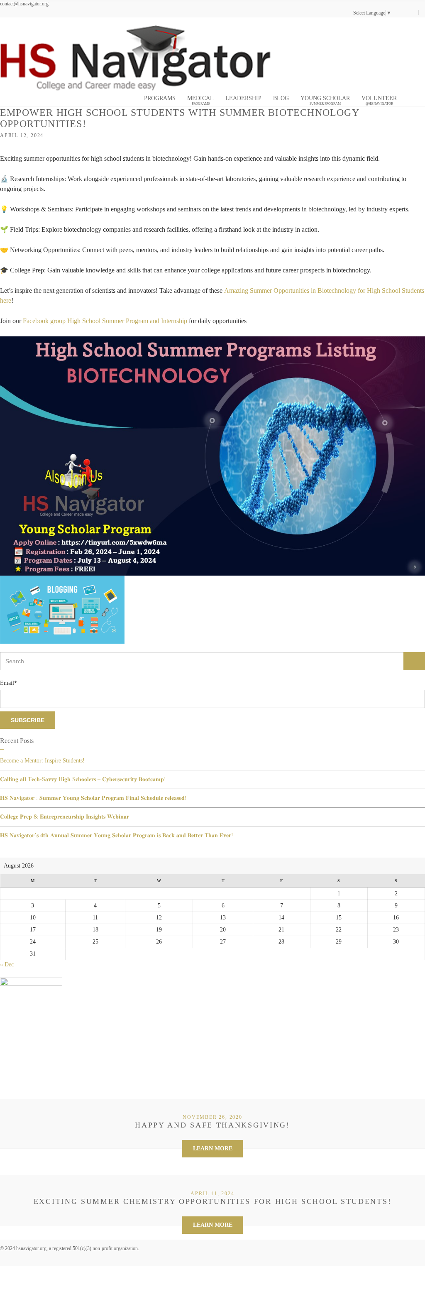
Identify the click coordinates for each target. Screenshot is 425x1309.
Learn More (212, 1148)
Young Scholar (325, 100)
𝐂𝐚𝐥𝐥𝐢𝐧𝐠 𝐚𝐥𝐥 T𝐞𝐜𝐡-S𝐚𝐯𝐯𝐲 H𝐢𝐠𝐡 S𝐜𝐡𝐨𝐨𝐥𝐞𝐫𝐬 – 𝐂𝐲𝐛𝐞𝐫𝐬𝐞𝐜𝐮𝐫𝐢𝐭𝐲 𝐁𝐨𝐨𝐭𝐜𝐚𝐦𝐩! (83, 779)
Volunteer (379, 100)
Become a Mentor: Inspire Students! (42, 760)
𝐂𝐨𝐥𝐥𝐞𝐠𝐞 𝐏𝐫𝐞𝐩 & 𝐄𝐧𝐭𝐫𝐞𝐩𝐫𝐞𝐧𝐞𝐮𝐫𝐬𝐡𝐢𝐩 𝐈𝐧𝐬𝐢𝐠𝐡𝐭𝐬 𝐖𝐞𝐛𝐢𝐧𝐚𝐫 (64, 817)
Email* (8, 683)
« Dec (7, 964)
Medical (200, 100)
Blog (281, 98)
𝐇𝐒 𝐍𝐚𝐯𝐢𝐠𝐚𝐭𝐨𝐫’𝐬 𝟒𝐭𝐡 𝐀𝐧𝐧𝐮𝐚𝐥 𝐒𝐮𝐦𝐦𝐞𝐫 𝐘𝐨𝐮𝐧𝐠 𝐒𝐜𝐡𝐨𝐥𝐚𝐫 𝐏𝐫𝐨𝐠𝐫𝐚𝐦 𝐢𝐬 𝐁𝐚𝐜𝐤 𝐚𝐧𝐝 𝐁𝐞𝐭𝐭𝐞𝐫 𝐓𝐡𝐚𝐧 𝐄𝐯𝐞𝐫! (116, 835)
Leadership (243, 98)
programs (160, 98)
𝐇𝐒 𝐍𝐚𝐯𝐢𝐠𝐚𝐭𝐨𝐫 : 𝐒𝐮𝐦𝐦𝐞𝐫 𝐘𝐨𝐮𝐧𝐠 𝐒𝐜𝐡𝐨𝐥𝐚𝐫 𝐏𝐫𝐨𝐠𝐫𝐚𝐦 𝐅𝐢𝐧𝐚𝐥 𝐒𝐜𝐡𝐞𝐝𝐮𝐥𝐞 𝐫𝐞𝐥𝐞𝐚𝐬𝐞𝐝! (93, 798)
